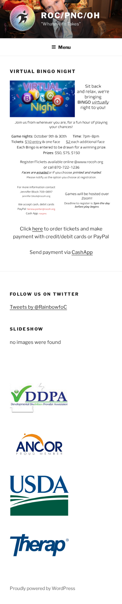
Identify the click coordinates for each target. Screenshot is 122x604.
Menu (64, 47)
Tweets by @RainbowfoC (38, 307)
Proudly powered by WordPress (42, 588)
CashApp (82, 252)
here (37, 229)
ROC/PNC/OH (70, 15)
